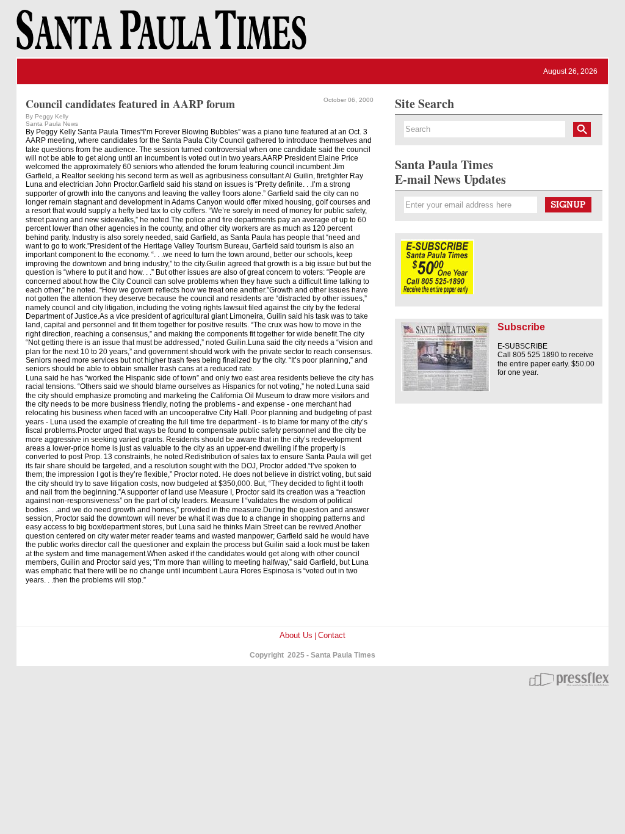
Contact (331, 635)
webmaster (569, 679)
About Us (296, 635)
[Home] (159, 35)
